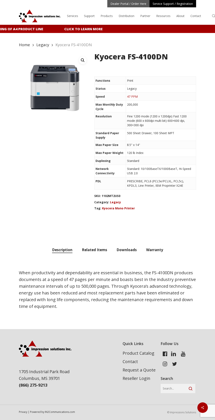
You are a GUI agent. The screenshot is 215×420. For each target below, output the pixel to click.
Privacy (23, 412)
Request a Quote (139, 370)
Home (24, 44)
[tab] (62, 250)
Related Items (94, 249)
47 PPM (132, 96)
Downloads (127, 249)
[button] (83, 60)
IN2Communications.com (60, 412)
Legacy (42, 44)
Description (62, 249)
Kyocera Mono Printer (118, 208)
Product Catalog (138, 353)
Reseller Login (136, 378)
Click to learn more (82, 29)
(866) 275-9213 (33, 385)
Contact (130, 361)
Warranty (154, 249)
